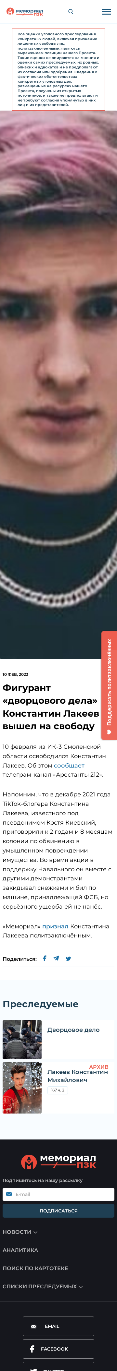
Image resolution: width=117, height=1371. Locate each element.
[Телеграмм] (56, 959)
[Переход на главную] (24, 12)
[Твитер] (68, 959)
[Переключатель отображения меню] (106, 11)
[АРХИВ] (22, 1088)
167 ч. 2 (57, 1090)
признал (55, 926)
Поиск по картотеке (35, 1268)
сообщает (69, 765)
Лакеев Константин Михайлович (77, 1076)
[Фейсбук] (44, 959)
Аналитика (20, 1250)
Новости (17, 1232)
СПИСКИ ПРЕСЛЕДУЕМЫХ (40, 1286)
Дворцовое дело (73, 1029)
